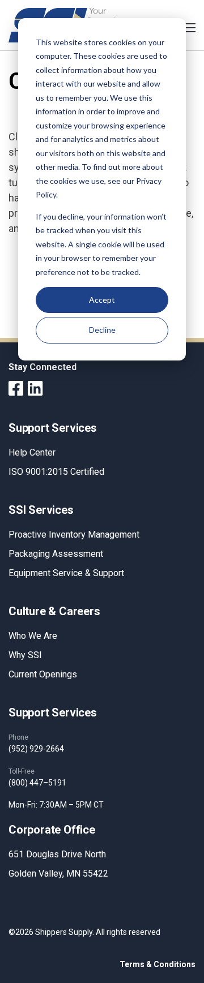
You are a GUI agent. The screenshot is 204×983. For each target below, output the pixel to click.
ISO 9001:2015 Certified (56, 471)
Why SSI (25, 655)
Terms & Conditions (158, 964)
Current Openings (42, 674)
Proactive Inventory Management (73, 534)
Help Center (32, 452)
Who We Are (32, 635)
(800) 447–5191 (37, 782)
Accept (102, 299)
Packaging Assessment (55, 553)
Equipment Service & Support (66, 573)
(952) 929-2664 (36, 748)
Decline (102, 329)
